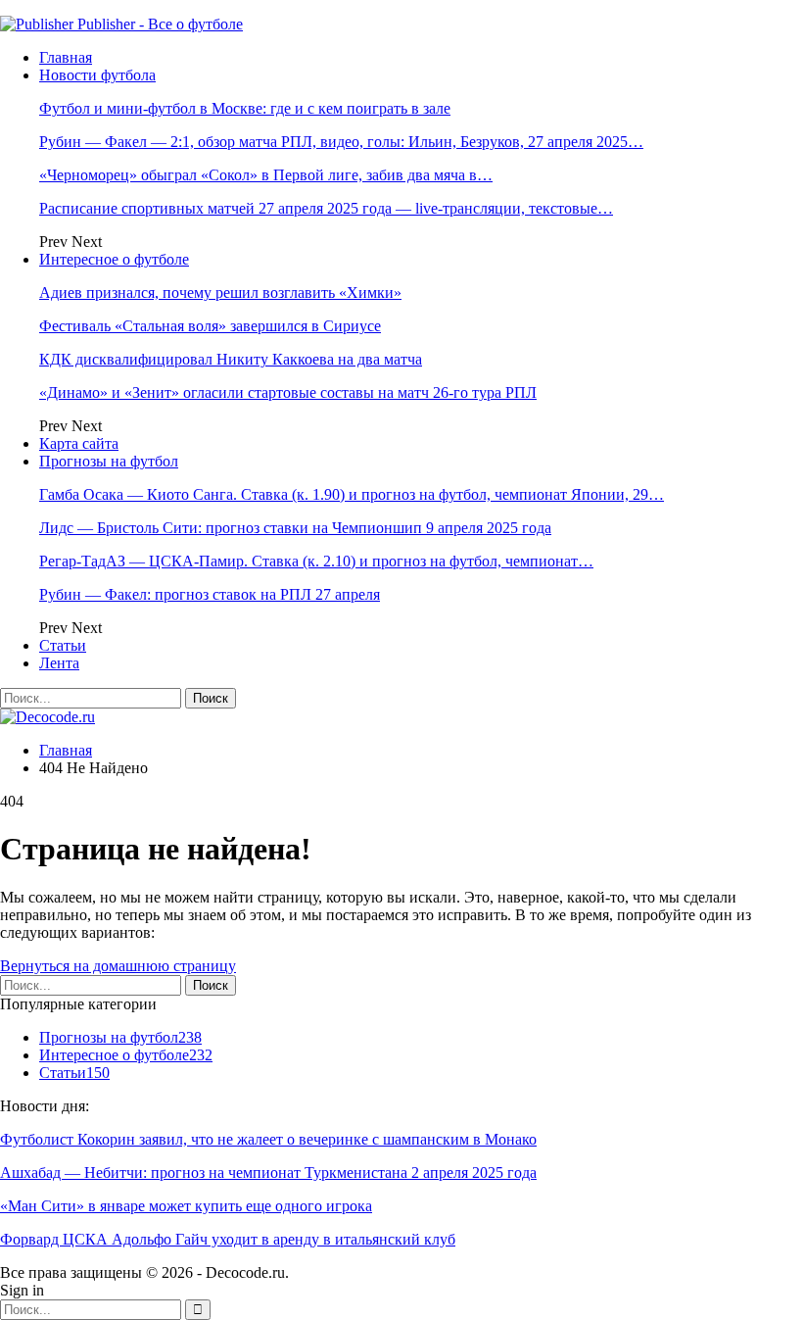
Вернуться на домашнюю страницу (118, 965)
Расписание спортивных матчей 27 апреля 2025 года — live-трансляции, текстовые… (326, 208)
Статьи (62, 645)
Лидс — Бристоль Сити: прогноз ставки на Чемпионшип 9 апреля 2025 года (295, 527)
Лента (59, 663)
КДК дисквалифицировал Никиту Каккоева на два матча (230, 359)
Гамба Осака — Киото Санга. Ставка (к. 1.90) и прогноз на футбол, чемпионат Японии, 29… (351, 494)
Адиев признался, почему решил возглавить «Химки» (220, 292)
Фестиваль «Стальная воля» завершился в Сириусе (210, 326)
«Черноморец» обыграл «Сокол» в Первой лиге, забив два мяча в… (266, 175)
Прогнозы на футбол (108, 461)
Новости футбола (97, 75)
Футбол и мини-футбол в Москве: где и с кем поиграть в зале (244, 108)
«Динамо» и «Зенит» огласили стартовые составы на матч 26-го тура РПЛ (288, 392)
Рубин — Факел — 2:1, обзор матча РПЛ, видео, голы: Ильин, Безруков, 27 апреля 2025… (341, 141)
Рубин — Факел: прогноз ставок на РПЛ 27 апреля (209, 594)
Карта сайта (78, 443)
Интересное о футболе (114, 259)
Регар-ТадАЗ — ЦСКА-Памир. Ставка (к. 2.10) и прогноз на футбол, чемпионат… (316, 561)
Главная (65, 57)
